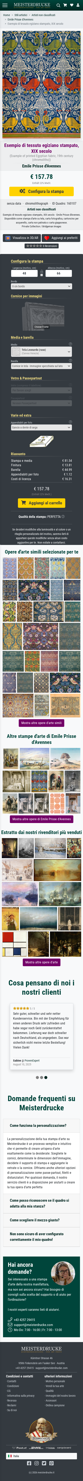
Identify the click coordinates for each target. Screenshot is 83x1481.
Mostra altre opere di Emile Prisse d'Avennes (41, 819)
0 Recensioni (49, 246)
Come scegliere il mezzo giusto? (35, 1220)
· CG (8, 1391)
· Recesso (11, 1400)
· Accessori (50, 1400)
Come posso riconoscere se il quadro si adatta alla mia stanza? (39, 1203)
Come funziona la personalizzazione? (38, 1125)
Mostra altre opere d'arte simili (41, 723)
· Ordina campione (55, 1405)
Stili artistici (21, 15)
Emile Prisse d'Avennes (20, 19)
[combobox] (41, 286)
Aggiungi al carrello (44, 503)
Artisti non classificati (43, 15)
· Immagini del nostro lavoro (60, 1395)
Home (6, 15)
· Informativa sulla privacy (20, 1395)
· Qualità (49, 1391)
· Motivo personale (55, 1381)
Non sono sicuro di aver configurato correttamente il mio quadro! (36, 1237)
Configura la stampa (44, 191)
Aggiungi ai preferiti (63, 238)
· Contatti (11, 1381)
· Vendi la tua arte (54, 1386)
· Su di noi (11, 1410)
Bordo (14, 281)
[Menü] (5, 5)
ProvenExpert (32, 1060)
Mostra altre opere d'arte (41, 962)
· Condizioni (12, 1386)
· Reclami (11, 1405)
